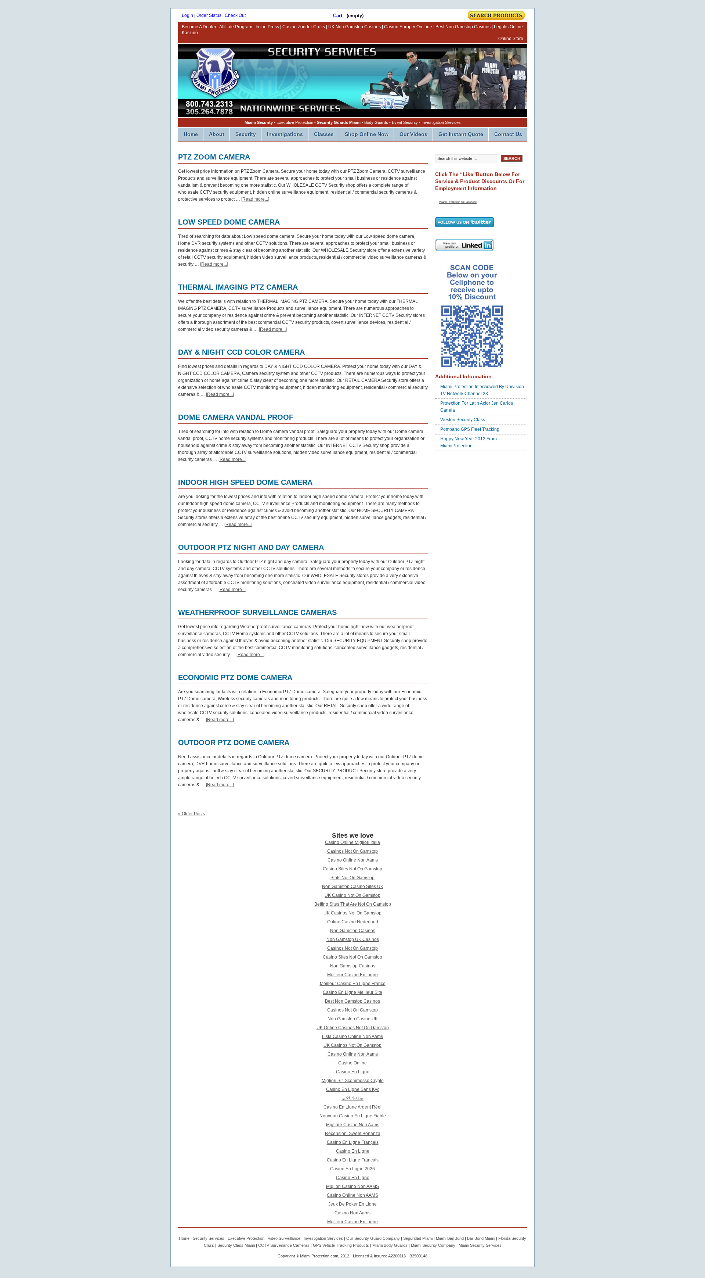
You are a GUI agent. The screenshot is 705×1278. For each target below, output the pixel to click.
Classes (324, 134)
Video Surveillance (284, 1238)
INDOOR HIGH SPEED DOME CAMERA (245, 482)
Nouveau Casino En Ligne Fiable (352, 1115)
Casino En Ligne (352, 1071)
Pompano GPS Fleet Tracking (469, 429)
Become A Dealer (199, 26)
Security (245, 134)
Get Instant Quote (460, 134)
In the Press (267, 26)
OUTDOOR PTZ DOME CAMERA (233, 742)
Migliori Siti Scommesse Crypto (353, 1080)
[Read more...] (255, 199)
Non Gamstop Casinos (352, 930)
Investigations (285, 134)
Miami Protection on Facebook (458, 202)
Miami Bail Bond (450, 1238)
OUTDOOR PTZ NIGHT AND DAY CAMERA (251, 547)
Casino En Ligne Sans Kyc (352, 1089)
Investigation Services (323, 1238)
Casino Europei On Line (408, 26)
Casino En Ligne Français (353, 1142)
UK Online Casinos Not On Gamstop (353, 1027)
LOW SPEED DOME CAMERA (229, 222)
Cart (338, 15)
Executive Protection (246, 1238)
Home (191, 134)
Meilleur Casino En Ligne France (353, 983)
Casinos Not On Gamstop (352, 851)
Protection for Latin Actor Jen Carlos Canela (476, 407)
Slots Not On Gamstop (352, 877)
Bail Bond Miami (481, 1238)
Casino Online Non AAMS (352, 1195)
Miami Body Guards (390, 1245)
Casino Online (352, 1063)
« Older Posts (191, 813)
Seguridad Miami (418, 1238)
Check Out (235, 15)
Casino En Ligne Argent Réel (352, 1107)
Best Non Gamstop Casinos (463, 26)
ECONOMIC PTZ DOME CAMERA (235, 677)
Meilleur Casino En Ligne (352, 974)
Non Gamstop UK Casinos (352, 939)
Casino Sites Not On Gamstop (352, 868)
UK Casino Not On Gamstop (352, 895)
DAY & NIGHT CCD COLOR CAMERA (241, 352)
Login (187, 15)
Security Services (208, 1238)
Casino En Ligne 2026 (352, 1168)
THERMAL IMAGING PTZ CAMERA (238, 287)
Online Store (510, 38)
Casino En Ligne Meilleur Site (352, 992)
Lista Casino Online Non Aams (352, 1036)
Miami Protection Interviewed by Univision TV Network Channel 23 (482, 390)
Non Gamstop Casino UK (353, 1018)
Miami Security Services (480, 1245)
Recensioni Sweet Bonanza (352, 1133)
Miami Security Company (433, 1245)
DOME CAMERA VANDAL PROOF (235, 417)
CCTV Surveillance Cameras (284, 1245)
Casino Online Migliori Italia (352, 842)
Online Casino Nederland (352, 921)
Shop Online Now (366, 134)
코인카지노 (352, 1098)
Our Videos (413, 134)
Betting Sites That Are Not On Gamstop (352, 904)
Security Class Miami (236, 1245)
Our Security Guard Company (373, 1238)
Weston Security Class (462, 419)
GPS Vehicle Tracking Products (341, 1245)
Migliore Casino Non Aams (352, 1124)
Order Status (208, 15)
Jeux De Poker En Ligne (352, 1204)
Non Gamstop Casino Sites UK (352, 886)
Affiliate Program (235, 26)
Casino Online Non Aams (353, 860)
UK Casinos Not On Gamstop (352, 913)
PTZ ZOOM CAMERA (214, 157)
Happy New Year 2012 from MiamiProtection (468, 442)
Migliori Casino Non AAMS (352, 1186)
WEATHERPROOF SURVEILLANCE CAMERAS (257, 612)
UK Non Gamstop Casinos (354, 26)
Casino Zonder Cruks (303, 26)
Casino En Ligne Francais (353, 1160)
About (216, 134)
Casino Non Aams (352, 1213)
